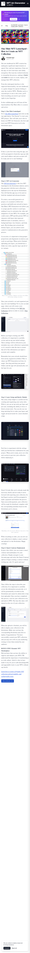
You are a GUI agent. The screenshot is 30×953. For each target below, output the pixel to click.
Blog (7, 25)
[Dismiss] (19, 19)
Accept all (7, 948)
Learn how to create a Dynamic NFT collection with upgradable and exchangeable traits (12, 673)
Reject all (14, 948)
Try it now (13, 19)
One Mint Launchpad (11, 114)
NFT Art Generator (10, 183)
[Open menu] (28, 3)
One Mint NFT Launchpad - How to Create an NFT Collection (19, 25)
